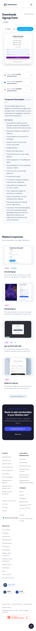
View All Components (17, 396)
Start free (18, 434)
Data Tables (5, 474)
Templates (5, 533)
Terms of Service (17, 604)
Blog (3, 571)
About (21, 491)
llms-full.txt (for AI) (8, 578)
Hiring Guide (6, 550)
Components (6, 536)
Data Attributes (7, 543)
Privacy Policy (6, 604)
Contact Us (24, 508)
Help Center (5, 568)
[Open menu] (31, 4)
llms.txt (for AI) (6, 574)
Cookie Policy (28, 604)
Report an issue (29, 14)
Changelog (22, 498)
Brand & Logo (23, 502)
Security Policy (6, 607)
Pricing (4, 511)
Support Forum (7, 564)
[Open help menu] (31, 626)
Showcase (22, 459)
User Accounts (6, 460)
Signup (6, 22)
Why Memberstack (25, 466)
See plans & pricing (17, 429)
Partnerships (25, 505)
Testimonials (23, 462)
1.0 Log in (5, 507)
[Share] (14, 29)
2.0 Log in (5, 504)
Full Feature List (7, 457)
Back (8, 29)
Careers (21, 495)
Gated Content (7, 464)
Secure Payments (7, 467)
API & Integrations (7, 470)
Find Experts (6, 546)
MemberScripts (7, 540)
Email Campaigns (7, 477)
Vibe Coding (6, 530)
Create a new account (9, 501)
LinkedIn (21, 515)
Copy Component (24, 29)
